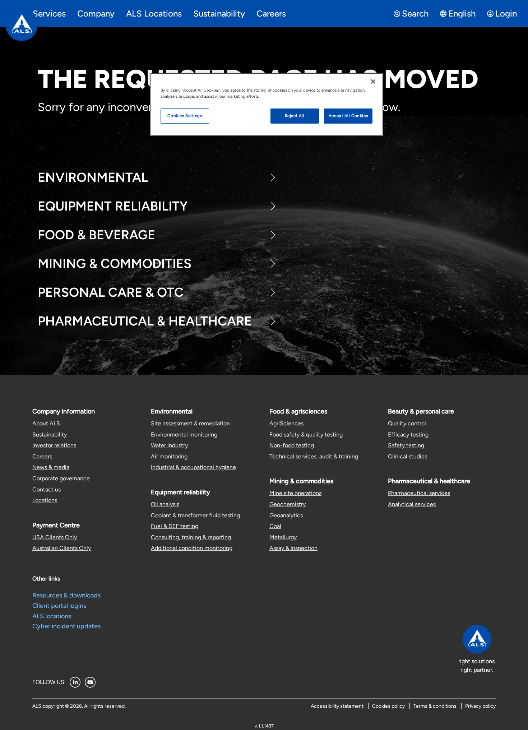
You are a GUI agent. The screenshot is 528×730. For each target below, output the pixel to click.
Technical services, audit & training (313, 456)
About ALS (46, 423)
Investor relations (54, 445)
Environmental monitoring (184, 434)
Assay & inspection (293, 548)
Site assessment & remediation (190, 423)
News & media (50, 467)
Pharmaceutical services (419, 493)
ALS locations (51, 616)
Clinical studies (407, 456)
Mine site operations (295, 493)
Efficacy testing (408, 434)
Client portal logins (59, 606)
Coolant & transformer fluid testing (195, 515)
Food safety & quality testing (306, 434)
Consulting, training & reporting (191, 537)
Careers (42, 456)
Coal (275, 526)
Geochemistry (287, 504)
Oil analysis (165, 504)
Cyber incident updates (66, 626)
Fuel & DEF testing (174, 526)
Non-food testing (291, 445)
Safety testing (406, 445)
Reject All (295, 115)
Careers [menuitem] (271, 13)
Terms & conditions (435, 706)
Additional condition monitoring (191, 548)
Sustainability (49, 434)
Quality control (407, 423)
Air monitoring (169, 456)
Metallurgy (283, 537)
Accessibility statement (337, 706)
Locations (44, 500)
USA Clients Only (54, 537)
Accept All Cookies (348, 115)
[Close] (373, 81)
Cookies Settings (184, 115)
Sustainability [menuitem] (219, 13)
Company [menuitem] (96, 13)
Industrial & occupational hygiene (193, 467)
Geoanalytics (286, 515)
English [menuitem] (462, 13)
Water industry (169, 445)
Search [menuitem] (415, 13)
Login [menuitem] (506, 13)
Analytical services (412, 504)
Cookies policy (388, 706)
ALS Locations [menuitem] (154, 13)
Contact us (46, 489)
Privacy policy (480, 706)
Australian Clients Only (61, 548)
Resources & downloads (66, 595)
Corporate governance (61, 478)
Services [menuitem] (49, 13)
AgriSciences (286, 423)
